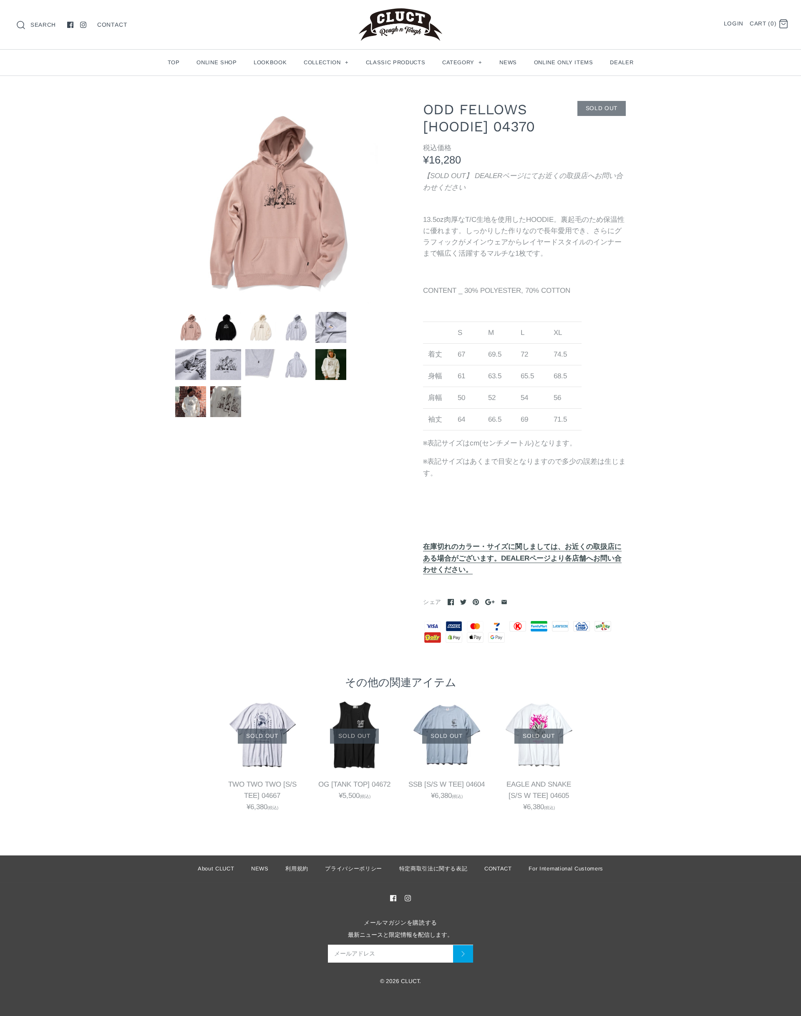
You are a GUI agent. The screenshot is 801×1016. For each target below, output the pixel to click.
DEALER (621, 62)
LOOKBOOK (270, 62)
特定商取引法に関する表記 (433, 868)
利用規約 (296, 868)
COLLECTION (326, 62)
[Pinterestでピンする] (476, 602)
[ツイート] (463, 602)
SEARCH (43, 25)
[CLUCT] (400, 14)
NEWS (508, 62)
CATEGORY (462, 62)
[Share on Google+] (490, 602)
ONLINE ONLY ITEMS (563, 62)
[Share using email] (504, 602)
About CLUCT (216, 868)
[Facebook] (70, 25)
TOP (174, 62)
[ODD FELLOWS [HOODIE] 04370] (276, 202)
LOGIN (733, 23)
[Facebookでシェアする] (451, 602)
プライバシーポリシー (353, 868)
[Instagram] (83, 25)
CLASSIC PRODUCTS (395, 62)
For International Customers (566, 868)
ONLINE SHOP (216, 62)
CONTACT (112, 24)
